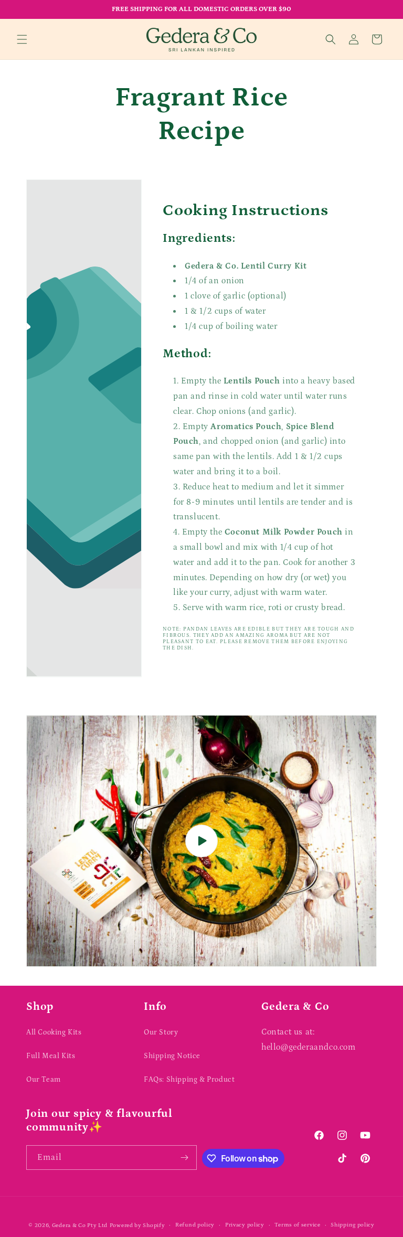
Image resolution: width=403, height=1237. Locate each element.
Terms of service (297, 1225)
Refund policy (195, 1225)
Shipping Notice (172, 1056)
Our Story (161, 1032)
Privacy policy (244, 1225)
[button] (22, 39)
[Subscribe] (184, 1157)
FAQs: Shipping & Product (189, 1079)
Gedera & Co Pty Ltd (80, 1225)
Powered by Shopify (137, 1225)
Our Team (43, 1079)
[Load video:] (201, 841)
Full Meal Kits (50, 1056)
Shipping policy (353, 1225)
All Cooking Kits (54, 1032)
